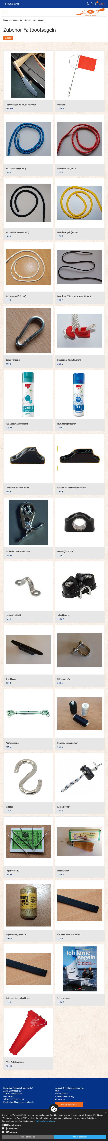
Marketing (12, 1132)
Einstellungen (14, 1125)
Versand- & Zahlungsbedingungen (69, 1088)
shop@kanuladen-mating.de (21, 1102)
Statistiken (12, 1128)
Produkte (6, 20)
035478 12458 (12, 4)
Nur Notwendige (28, 1137)
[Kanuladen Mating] (90, 11)
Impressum (60, 1099)
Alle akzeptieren (80, 1137)
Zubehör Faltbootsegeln (34, 20)
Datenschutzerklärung (64, 1096)
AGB (57, 1091)
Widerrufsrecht (61, 1093)
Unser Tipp (17, 20)
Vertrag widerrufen (69, 1104)
